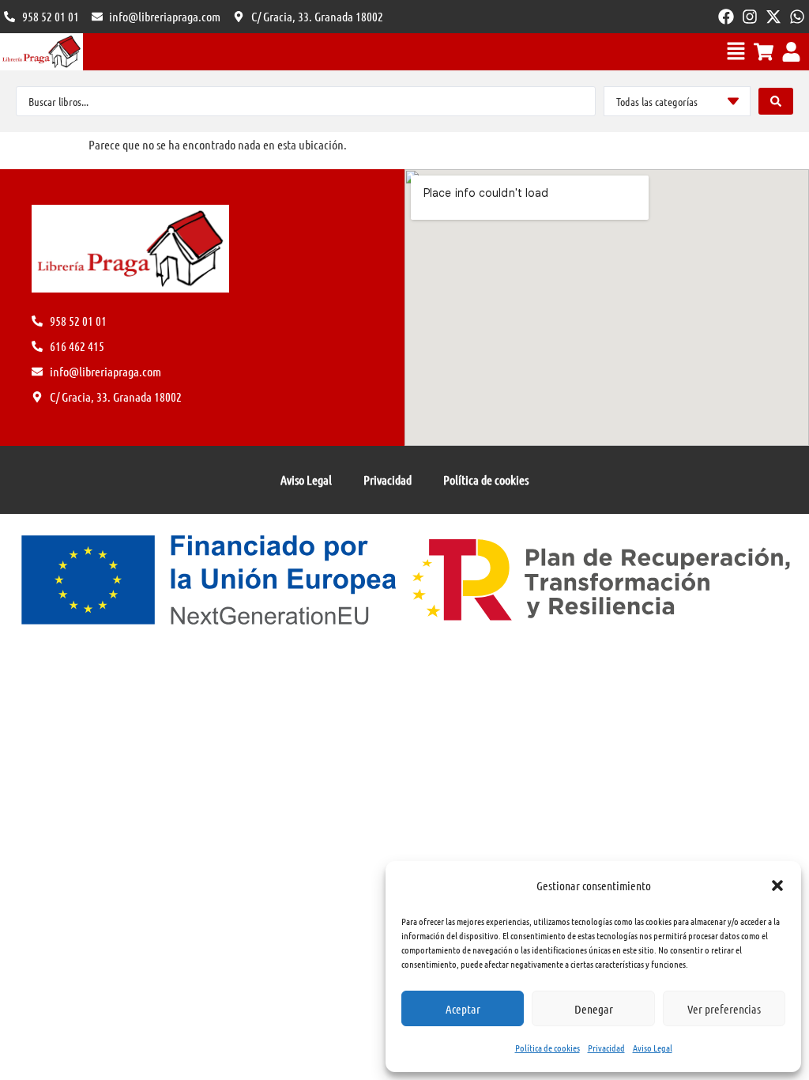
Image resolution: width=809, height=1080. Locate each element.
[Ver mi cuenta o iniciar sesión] (791, 52)
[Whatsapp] (797, 17)
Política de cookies (547, 1047)
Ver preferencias (724, 1009)
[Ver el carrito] (763, 52)
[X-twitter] (773, 17)
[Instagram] (750, 17)
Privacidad (606, 1047)
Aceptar (463, 1009)
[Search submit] (775, 101)
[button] (777, 885)
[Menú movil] (736, 51)
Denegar (593, 1009)
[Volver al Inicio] (41, 51)
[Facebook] (726, 17)
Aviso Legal (652, 1047)
